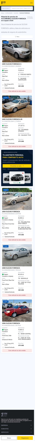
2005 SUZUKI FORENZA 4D (12, 119)
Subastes (4, 429)
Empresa (4, 425)
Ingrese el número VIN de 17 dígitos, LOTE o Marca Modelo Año (21, 8)
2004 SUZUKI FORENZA (11, 211)
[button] (6, 8)
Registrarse (25, 438)
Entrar (9, 438)
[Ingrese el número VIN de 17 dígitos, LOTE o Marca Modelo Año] (31, 8)
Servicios (4, 432)
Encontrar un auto (15, 166)
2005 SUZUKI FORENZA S (11, 64)
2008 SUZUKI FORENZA (11, 268)
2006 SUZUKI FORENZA (11, 323)
